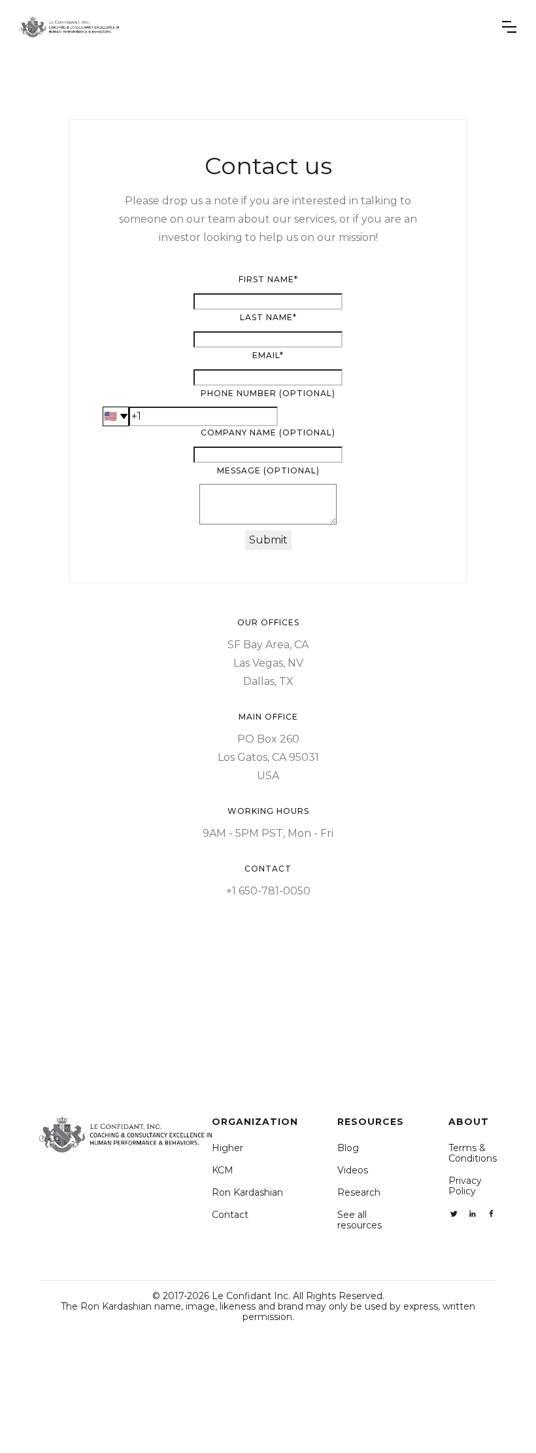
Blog (348, 1148)
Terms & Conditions (472, 1153)
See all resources (359, 1219)
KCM (222, 1170)
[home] (69, 26)
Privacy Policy (465, 1185)
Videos (352, 1170)
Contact (230, 1214)
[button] (509, 27)
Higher (227, 1148)
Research (358, 1192)
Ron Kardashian (247, 1192)
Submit (268, 540)
